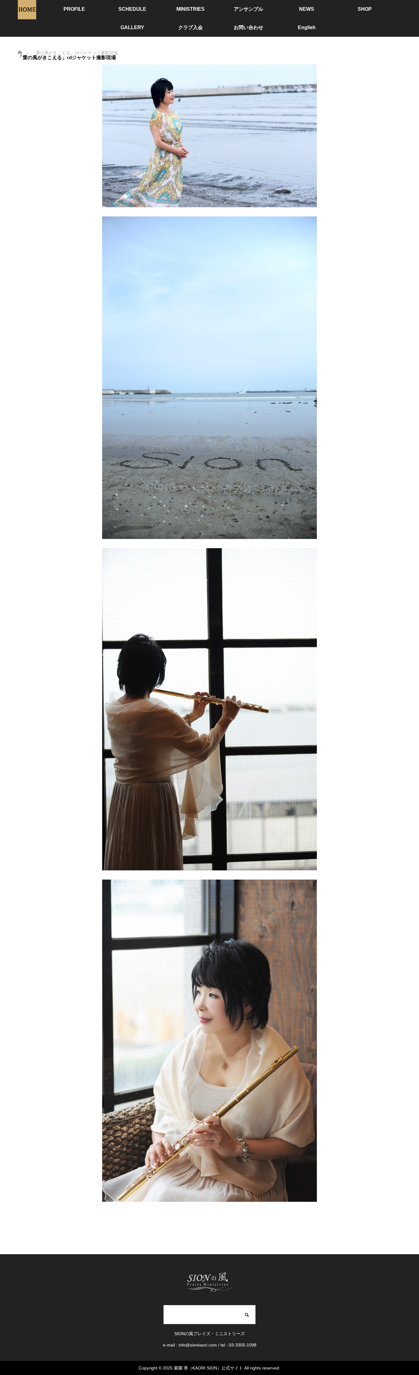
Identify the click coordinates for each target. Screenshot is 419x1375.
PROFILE (74, 9)
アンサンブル (248, 9)
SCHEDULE (132, 9)
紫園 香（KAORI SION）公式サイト (208, 1367)
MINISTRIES (190, 9)
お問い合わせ (248, 27)
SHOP (365, 9)
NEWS (306, 9)
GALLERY (132, 27)
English (307, 27)
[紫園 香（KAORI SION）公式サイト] (27, 16)
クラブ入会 (190, 27)
